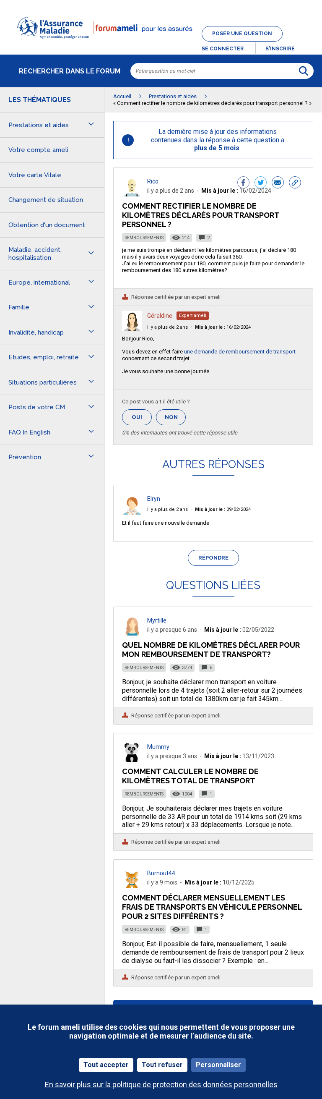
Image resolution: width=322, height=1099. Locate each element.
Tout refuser (162, 1065)
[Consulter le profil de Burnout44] (132, 886)
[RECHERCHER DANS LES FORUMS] (303, 71)
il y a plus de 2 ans (167, 327)
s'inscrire (280, 49)
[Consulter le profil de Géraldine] (132, 328)
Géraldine (159, 315)
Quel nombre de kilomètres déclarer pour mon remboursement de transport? (211, 650)
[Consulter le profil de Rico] (132, 194)
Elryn (153, 498)
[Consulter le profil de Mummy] (132, 760)
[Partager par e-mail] (278, 183)
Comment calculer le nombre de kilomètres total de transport (190, 776)
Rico (152, 181)
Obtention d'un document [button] (46, 225)
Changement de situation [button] (45, 200)
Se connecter (223, 49)
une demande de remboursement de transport (240, 351)
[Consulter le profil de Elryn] (132, 512)
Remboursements (144, 238)
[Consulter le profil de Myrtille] (132, 633)
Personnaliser (218, 1065)
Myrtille (156, 620)
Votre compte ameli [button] (38, 150)
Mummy (158, 746)
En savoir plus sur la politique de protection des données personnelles (161, 1084)
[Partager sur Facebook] (243, 183)
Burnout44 (161, 873)
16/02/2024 (223, 327)
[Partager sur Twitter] (260, 183)
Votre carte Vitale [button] (34, 175)
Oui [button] (142, 417)
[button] (161, 43)
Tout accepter (106, 1065)
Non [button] (175, 419)
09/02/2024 (223, 509)
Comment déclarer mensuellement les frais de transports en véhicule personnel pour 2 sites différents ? (212, 907)
